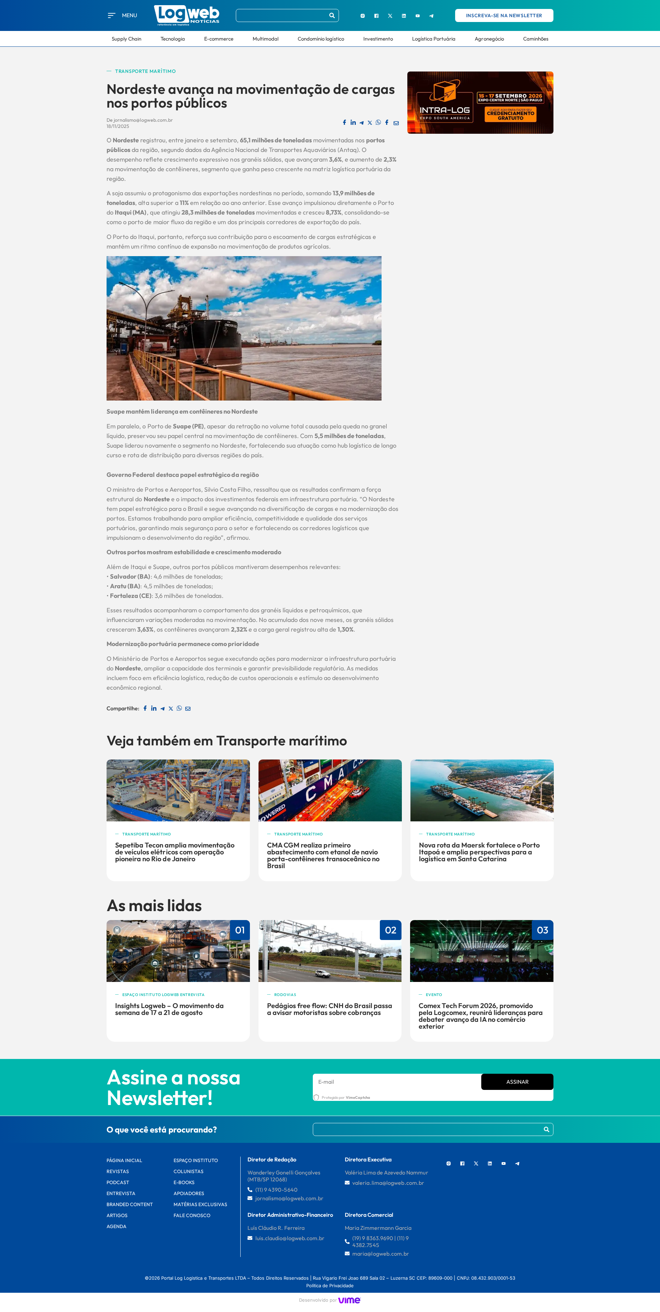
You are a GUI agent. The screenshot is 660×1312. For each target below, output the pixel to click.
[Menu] (112, 15)
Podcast (118, 1182)
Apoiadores (189, 1193)
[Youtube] (418, 15)
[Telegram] (431, 15)
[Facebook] (376, 15)
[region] (89, 1260)
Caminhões (535, 38)
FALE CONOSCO (192, 1215)
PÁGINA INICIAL (125, 1160)
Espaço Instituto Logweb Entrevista (163, 994)
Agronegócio (489, 38)
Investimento (378, 38)
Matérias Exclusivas (201, 1204)
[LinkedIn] (404, 15)
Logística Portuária (434, 38)
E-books (184, 1182)
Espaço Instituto (196, 1160)
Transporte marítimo (145, 71)
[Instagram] (363, 15)
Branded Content (130, 1204)
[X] (390, 15)
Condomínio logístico (321, 38)
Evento (434, 994)
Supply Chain (126, 38)
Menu (129, 15)
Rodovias (285, 994)
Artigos (117, 1215)
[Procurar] (332, 15)
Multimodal (265, 38)
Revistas (118, 1171)
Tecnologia (173, 38)
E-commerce (218, 38)
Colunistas (189, 1171)
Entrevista (121, 1193)
